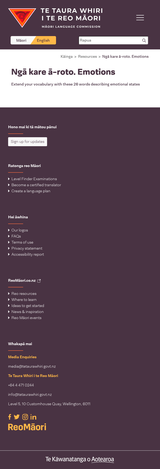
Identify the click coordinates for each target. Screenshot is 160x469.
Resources (87, 56)
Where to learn (24, 299)
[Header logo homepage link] (52, 17)
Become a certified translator (36, 184)
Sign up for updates (27, 141)
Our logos (19, 230)
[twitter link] (17, 416)
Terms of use (22, 242)
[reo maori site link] (80, 426)
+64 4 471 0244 (21, 385)
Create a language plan (30, 191)
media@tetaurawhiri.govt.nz (32, 366)
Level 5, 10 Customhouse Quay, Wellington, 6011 (49, 403)
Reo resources (23, 293)
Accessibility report (27, 254)
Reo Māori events (26, 317)
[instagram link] (25, 416)
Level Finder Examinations (34, 178)
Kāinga (67, 56)
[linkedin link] (33, 416)
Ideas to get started (27, 305)
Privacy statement (26, 248)
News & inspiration (27, 311)
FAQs (16, 236)
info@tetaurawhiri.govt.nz (30, 394)
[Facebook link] (10, 416)
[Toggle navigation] (140, 17)
